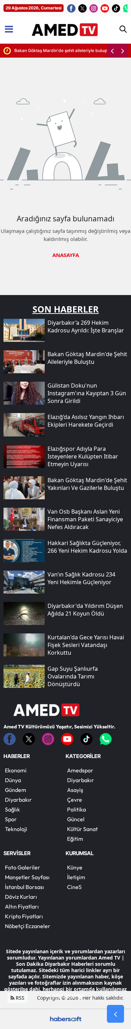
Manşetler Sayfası (27, 877)
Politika (76, 809)
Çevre (74, 799)
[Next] (122, 51)
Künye (74, 867)
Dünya (13, 780)
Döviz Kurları (21, 896)
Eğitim (75, 838)
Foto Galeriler (22, 867)
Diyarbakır (18, 799)
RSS (19, 997)
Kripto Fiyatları (24, 916)
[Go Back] (115, 1014)
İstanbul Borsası (24, 886)
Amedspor (80, 770)
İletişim (76, 877)
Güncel (76, 819)
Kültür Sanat (82, 828)
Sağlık (12, 809)
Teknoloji (16, 828)
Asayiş (75, 789)
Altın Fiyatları (22, 906)
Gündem (15, 789)
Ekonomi (16, 770)
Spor (11, 819)
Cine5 (74, 886)
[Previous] (112, 51)
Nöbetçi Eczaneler (27, 926)
